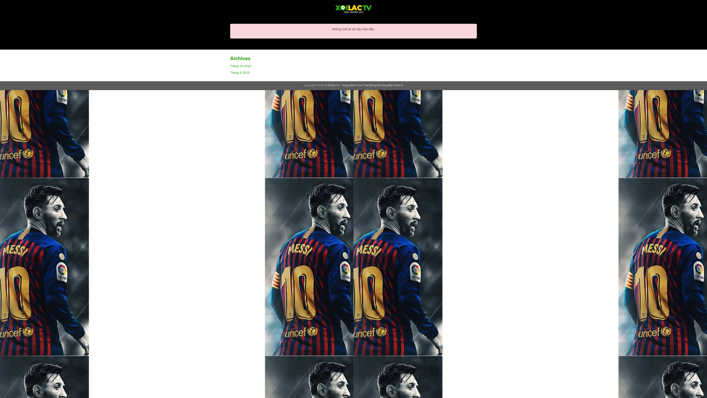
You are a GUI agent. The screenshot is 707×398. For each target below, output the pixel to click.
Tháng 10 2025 (240, 66)
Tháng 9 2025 (240, 72)
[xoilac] (353, 9)
